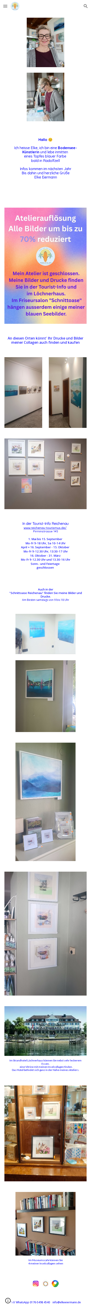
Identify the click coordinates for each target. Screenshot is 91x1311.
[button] (5, 6)
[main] (45, 164)
